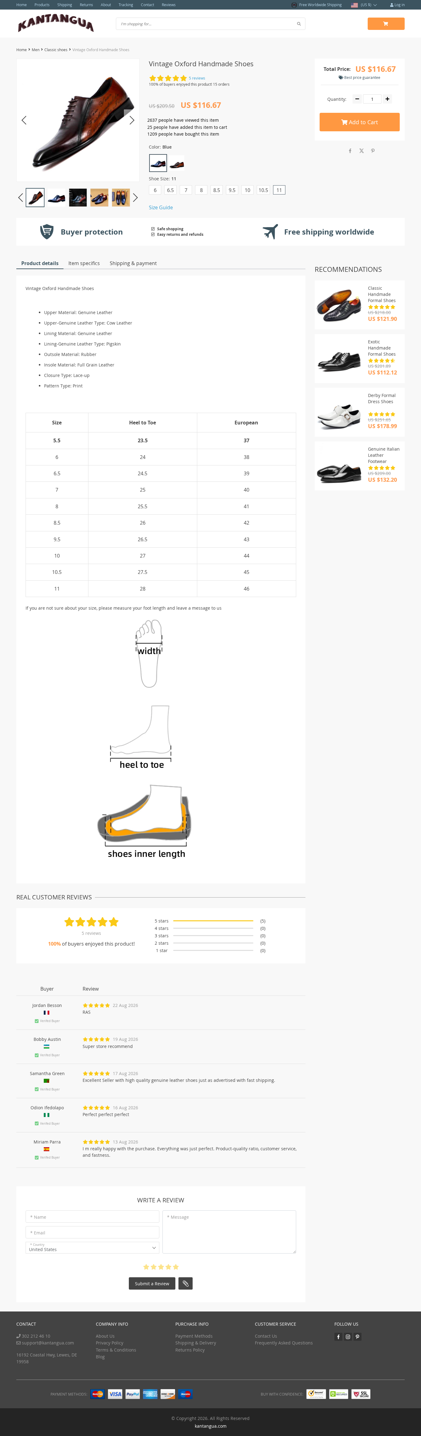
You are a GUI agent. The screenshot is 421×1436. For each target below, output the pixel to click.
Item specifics (84, 263)
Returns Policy (190, 1350)
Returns (86, 4)
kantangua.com (211, 1426)
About (106, 4)
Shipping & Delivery (195, 1343)
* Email (37, 1233)
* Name (38, 1217)
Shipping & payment (133, 263)
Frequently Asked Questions (284, 1343)
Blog (100, 1357)
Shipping (64, 4)
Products (42, 4)
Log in (399, 4)
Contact (147, 4)
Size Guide (161, 207)
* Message (178, 1217)
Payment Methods (194, 1336)
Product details (40, 263)
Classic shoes (55, 49)
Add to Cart (362, 122)
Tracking (126, 4)
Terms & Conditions (116, 1350)
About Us (105, 1336)
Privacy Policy (109, 1343)
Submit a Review (152, 1284)
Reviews (169, 4)
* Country (37, 1245)
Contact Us (266, 1336)
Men (35, 49)
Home (21, 4)
